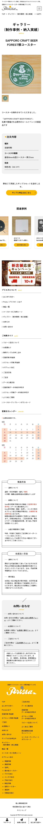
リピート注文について (11, 342)
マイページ (7, 822)
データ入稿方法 (8, 382)
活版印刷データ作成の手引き (13, 387)
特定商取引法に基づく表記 (22, 807)
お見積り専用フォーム (25, 630)
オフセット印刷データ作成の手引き (16, 392)
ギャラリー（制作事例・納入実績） (21, 14)
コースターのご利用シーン (12, 312)
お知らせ (6, 322)
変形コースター (10, 786)
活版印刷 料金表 (9, 357)
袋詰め (7, 790)
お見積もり (7, 347)
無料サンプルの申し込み (12, 352)
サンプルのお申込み (9, 738)
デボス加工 (9, 774)
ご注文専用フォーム (22, 643)
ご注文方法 (7, 372)
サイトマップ (21, 810)
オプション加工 (8, 367)
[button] (4, 230)
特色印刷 (8, 783)
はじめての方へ (36, 822)
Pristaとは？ (6, 710)
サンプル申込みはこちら (21, 192)
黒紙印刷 (8, 764)
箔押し (7, 767)
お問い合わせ (21, 822)
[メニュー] (39, 8)
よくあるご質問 (8, 397)
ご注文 (5, 377)
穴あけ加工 (9, 780)
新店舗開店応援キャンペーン (27, 732)
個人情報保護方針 (22, 803)
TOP (3, 14)
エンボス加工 (9, 777)
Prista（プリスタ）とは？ (12, 302)
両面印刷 (8, 761)
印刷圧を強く (9, 793)
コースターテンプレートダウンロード (17, 402)
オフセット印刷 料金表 (11, 362)
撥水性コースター (11, 770)
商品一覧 (6, 307)
